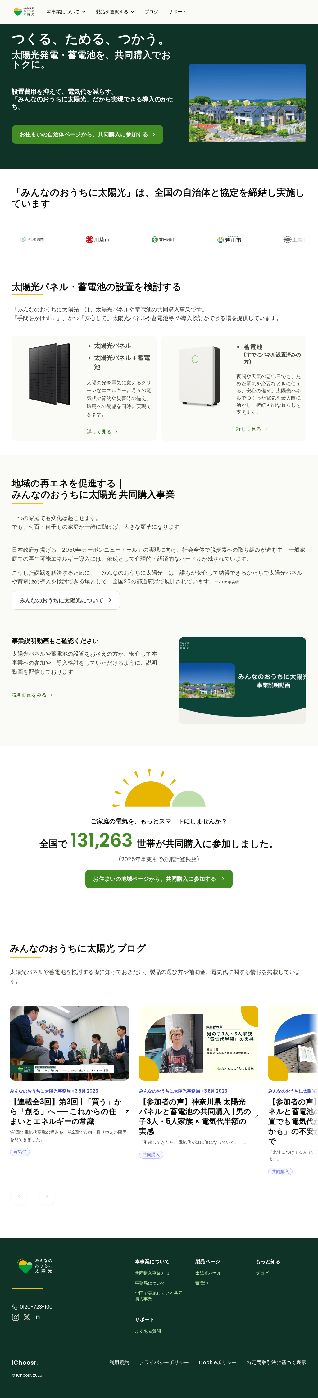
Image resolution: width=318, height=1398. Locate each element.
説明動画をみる (30, 695)
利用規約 (119, 1362)
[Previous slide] (19, 1197)
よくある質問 (148, 1331)
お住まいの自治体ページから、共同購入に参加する (84, 134)
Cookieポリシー (218, 1362)
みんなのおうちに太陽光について (62, 600)
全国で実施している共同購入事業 (159, 1296)
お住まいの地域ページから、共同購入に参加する (155, 879)
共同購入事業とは (152, 1273)
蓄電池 (201, 1283)
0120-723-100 (36, 1307)
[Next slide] (47, 1197)
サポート (177, 11)
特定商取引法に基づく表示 (276, 1362)
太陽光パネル (208, 1273)
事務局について (150, 1283)
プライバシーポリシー (164, 1362)
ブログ (151, 11)
